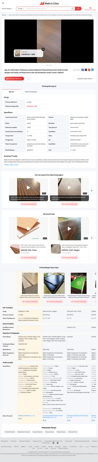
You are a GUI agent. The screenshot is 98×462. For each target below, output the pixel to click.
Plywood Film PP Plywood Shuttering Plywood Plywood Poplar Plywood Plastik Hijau (79, 297)
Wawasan (94, 441)
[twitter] (57, 443)
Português (58, 446)
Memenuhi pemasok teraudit (82, 441)
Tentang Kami (4, 441)
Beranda (4, 15)
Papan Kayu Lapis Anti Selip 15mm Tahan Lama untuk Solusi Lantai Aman (54, 296)
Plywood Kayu (49, 432)
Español (44, 446)
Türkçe (46, 448)
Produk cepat (68, 441)
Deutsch (50, 446)
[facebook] (53, 443)
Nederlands (94, 446)
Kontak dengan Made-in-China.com (53, 441)
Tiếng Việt (53, 448)
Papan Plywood (37, 432)
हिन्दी (34, 448)
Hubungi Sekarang (15, 78)
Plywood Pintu (72, 432)
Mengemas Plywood (24, 432)
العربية (87, 446)
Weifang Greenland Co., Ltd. (26, 416)
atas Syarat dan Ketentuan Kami (67, 455)
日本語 (30, 446)
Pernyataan (14, 441)
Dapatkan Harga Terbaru (84, 79)
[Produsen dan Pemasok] (49, 3)
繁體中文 (23, 446)
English (10, 446)
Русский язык (73, 446)
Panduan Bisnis (46, 443)
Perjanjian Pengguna (24, 441)
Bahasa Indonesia (63, 448)
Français (37, 446)
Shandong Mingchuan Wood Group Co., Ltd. (77, 416)
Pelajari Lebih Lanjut (11, 165)
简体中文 (16, 446)
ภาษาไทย (39, 448)
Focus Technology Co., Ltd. (44, 452)
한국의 (81, 446)
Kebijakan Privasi (37, 441)
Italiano (65, 446)
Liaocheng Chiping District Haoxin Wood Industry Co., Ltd (53, 416)
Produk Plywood (10, 432)
